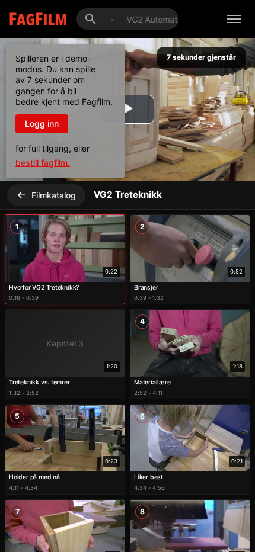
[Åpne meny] (234, 19)
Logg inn (42, 123)
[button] (65, 259)
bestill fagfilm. (42, 163)
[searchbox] (137, 19)
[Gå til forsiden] (29, 19)
